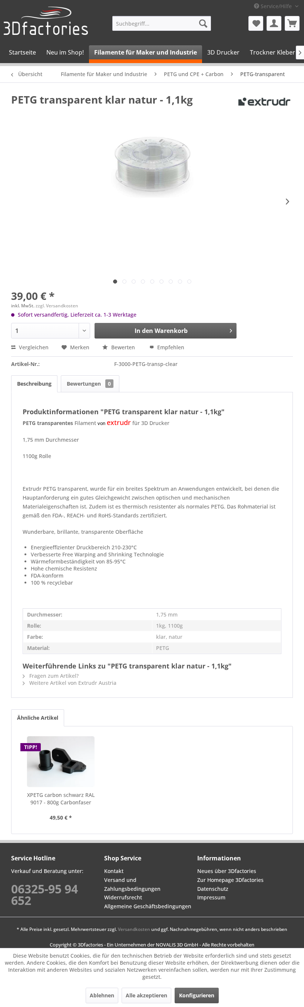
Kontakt (113, 870)
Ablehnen (102, 995)
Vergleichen (33, 347)
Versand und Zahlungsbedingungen (132, 884)
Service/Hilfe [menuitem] (276, 6)
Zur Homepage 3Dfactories (230, 879)
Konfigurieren (196, 995)
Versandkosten (134, 929)
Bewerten (123, 347)
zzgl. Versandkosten (57, 306)
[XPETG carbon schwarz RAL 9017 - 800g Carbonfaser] (61, 762)
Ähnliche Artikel (37, 717)
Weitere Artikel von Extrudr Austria (72, 682)
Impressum (211, 897)
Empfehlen (170, 347)
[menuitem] (161, 23)
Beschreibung (34, 383)
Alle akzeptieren (146, 995)
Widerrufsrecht (123, 897)
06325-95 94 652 (44, 894)
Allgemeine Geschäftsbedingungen (147, 906)
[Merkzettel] (255, 23)
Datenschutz (212, 888)
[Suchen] (203, 23)
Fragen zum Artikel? (53, 675)
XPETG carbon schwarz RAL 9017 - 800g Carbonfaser (61, 798)
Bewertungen (89, 383)
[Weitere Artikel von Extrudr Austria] (265, 107)
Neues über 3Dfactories (226, 870)
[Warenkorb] (292, 23)
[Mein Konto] (274, 23)
